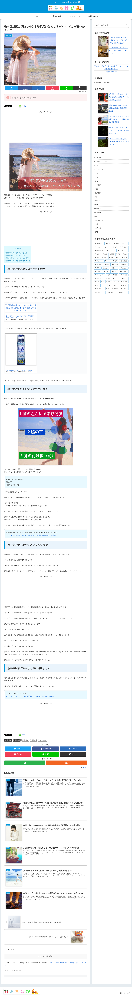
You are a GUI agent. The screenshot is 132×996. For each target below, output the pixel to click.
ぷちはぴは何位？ (111, 72)
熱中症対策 (43, 740)
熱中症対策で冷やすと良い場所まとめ (17, 261)
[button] (80, 88)
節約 (96, 216)
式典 (96, 197)
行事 (96, 232)
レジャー (98, 181)
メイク (97, 177)
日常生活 (17, 740)
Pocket (24, 106)
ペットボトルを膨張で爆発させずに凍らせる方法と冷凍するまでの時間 (31, 535)
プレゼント (99, 169)
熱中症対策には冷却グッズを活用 (16, 253)
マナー (97, 173)
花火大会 (98, 228)
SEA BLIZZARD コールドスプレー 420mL (19, 370)
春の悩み (98, 212)
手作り (97, 201)
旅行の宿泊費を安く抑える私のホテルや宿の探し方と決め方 (118, 50)
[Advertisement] (45, 127)
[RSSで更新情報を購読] (66, 763)
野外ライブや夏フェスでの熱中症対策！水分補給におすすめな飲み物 (30, 696)
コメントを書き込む (45, 956)
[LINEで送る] (20, 106)
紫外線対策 (99, 220)
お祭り (97, 165)
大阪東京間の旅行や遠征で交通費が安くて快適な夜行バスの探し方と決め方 (118, 40)
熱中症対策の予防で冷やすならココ (17, 255)
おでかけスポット (101, 161)
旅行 (96, 204)
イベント (98, 157)
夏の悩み (9, 740)
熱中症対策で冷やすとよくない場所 (17, 258)
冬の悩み (98, 185)
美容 (96, 224)
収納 (96, 189)
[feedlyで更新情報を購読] (24, 763)
